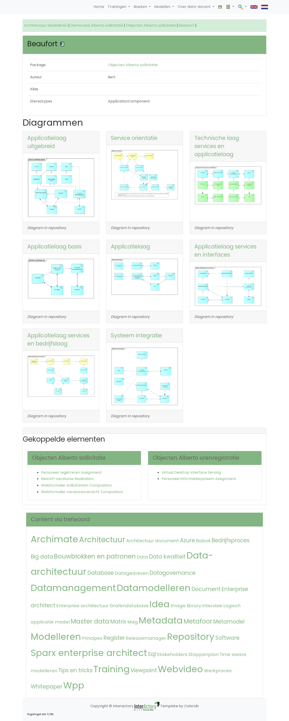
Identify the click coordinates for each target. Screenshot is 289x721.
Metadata (161, 620)
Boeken (141, 6)
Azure (187, 540)
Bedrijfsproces (230, 540)
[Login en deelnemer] (230, 7)
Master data (90, 621)
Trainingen (117, 6)
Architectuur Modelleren (46, 25)
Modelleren (56, 636)
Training (111, 669)
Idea (159, 604)
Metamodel (229, 621)
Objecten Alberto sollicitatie (151, 25)
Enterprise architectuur (82, 606)
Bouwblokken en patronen (95, 556)
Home (98, 6)
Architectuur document (152, 541)
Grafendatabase (129, 606)
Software (227, 638)
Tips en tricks (75, 670)
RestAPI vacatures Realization (67, 478)
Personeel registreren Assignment (71, 472)
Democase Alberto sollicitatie (96, 25)
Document (206, 589)
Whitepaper (46, 686)
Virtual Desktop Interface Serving (191, 472)
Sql (152, 654)
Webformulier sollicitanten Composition (76, 485)
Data (142, 557)
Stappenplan (203, 654)
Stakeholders (172, 654)
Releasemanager (146, 638)
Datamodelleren (154, 588)
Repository (190, 636)
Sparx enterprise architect (89, 653)
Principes (92, 638)
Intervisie (212, 606)
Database (100, 573)
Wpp (73, 685)
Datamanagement (73, 588)
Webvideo (180, 669)
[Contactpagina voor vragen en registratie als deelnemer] (220, 7)
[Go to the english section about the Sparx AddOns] (254, 7)
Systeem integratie (136, 335)
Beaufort (186, 25)
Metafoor (198, 621)
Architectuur (102, 539)
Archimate (54, 539)
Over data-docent (195, 6)
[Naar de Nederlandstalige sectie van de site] (264, 7)
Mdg (132, 622)
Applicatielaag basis (54, 246)
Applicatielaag (130, 246)
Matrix (118, 621)
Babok (203, 541)
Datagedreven (132, 573)
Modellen (162, 6)
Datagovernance (172, 573)
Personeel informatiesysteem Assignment (199, 478)
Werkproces (218, 671)
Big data (42, 556)
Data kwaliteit (167, 556)
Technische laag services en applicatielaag (216, 146)
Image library (185, 606)
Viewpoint (144, 670)
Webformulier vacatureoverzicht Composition (82, 491)
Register (114, 638)
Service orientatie (134, 138)
